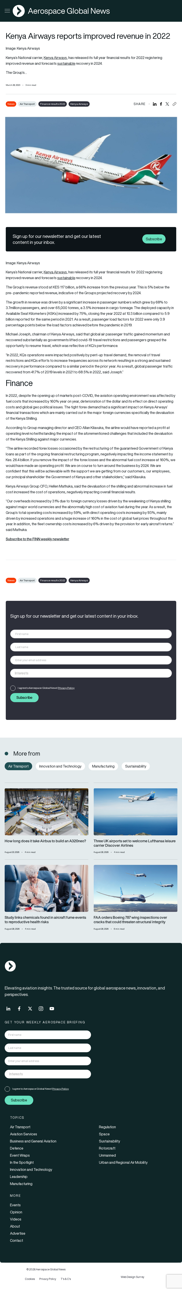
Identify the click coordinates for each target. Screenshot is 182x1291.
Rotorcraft (107, 1148)
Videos (15, 1219)
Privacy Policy (66, 688)
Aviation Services (23, 1134)
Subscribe (154, 239)
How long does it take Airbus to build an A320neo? (45, 841)
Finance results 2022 (52, 104)
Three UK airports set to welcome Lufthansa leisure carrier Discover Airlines (135, 843)
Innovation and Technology (31, 1169)
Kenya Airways (55, 57)
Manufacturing (21, 1183)
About (15, 1226)
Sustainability (109, 1141)
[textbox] (86, 673)
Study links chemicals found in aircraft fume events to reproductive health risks (45, 919)
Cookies (30, 1279)
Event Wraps (20, 1155)
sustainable (66, 63)
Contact (16, 1240)
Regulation (107, 1126)
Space (104, 1134)
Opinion (16, 1212)
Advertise (17, 1233)
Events (15, 1205)
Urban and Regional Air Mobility (123, 1162)
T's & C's (66, 1279)
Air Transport (27, 104)
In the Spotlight (22, 1162)
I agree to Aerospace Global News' (46, 688)
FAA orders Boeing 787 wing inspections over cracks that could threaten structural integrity (130, 919)
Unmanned (107, 1155)
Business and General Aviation (33, 1141)
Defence (16, 1148)
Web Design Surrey (132, 1277)
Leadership (19, 1176)
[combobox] (91, 673)
